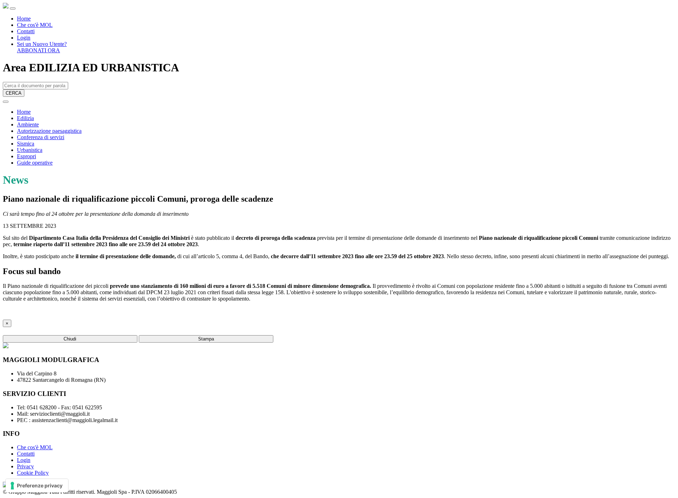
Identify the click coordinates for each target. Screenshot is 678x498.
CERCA (14, 93)
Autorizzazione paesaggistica (49, 131)
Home (24, 19)
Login (23, 38)
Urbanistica (29, 150)
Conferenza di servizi (40, 137)
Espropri (26, 156)
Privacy (25, 466)
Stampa (206, 339)
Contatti (26, 31)
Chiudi (70, 339)
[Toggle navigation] (13, 8)
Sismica (25, 144)
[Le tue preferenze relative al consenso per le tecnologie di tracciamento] (37, 485)
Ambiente (28, 124)
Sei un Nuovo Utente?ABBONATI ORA (42, 47)
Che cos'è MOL (35, 25)
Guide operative (35, 163)
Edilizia (25, 118)
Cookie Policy (33, 473)
